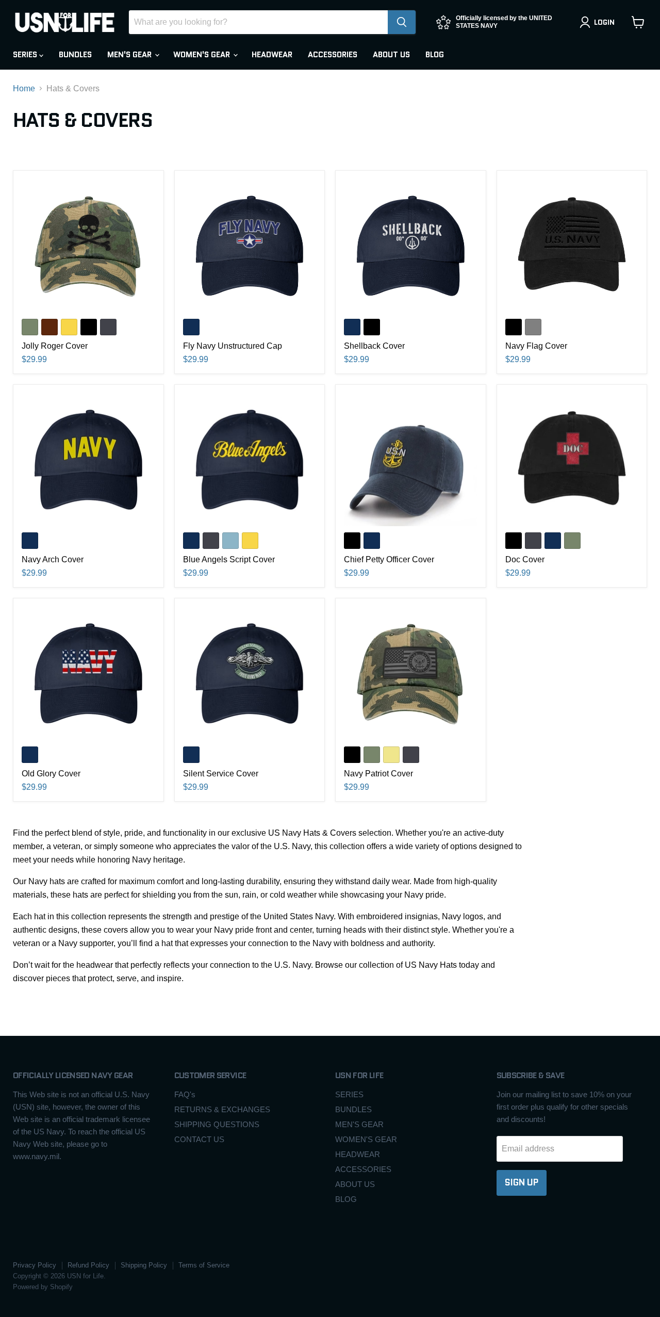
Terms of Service (203, 1265)
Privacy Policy (34, 1265)
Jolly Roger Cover (55, 346)
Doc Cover (524, 559)
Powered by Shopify (43, 1287)
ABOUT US (391, 54)
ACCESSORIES (332, 54)
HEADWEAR (272, 54)
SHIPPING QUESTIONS (216, 1124)
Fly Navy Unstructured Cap (232, 346)
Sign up (521, 1182)
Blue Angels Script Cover (229, 559)
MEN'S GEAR (130, 54)
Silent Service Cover (220, 773)
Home (24, 88)
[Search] (402, 22)
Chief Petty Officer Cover (389, 559)
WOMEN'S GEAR (202, 54)
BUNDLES (75, 54)
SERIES (26, 54)
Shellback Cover (374, 346)
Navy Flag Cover (536, 346)
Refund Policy (88, 1265)
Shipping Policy (144, 1265)
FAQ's (184, 1094)
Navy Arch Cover (53, 559)
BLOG (434, 54)
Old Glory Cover (51, 773)
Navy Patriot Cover (378, 773)
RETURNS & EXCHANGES (222, 1109)
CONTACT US (199, 1139)
